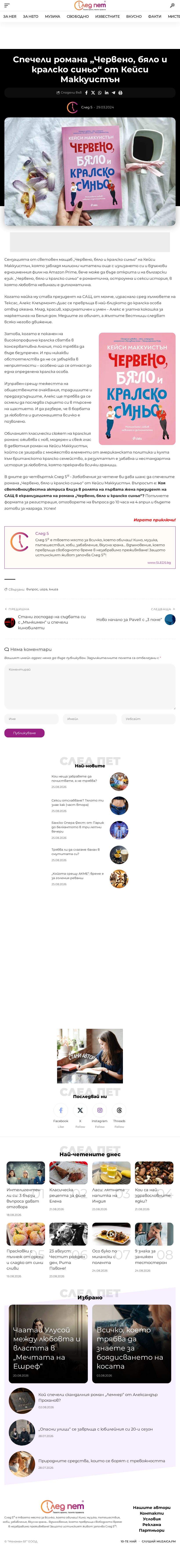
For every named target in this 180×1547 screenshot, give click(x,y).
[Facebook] (61, 1116)
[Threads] (119, 1116)
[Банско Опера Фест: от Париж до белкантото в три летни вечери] (119, 830)
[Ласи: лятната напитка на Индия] (111, 1172)
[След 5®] (90, 5)
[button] (8, 5)
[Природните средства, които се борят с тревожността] (22, 1464)
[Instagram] (100, 1116)
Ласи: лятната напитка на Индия (108, 1195)
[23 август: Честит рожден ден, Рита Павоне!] (68, 1234)
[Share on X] (93, 92)
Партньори (151, 1530)
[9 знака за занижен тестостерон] (154, 1234)
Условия (152, 1519)
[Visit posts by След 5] (72, 107)
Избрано (90, 1297)
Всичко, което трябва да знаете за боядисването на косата (130, 1348)
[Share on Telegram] (113, 92)
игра (43, 589)
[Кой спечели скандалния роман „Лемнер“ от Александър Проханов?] (22, 1401)
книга (53, 589)
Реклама (151, 1524)
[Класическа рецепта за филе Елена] (68, 1172)
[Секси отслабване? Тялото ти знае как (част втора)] (119, 805)
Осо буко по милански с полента (104, 1257)
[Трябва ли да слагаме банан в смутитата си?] (119, 855)
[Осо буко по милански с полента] (111, 1234)
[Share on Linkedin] (107, 92)
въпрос (32, 589)
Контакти (152, 1513)
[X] (80, 1116)
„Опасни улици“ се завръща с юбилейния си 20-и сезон (95, 1429)
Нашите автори (152, 1507)
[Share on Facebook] (86, 92)
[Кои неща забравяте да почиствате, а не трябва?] (119, 781)
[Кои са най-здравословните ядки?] (154, 1172)
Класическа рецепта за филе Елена (67, 1195)
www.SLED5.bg (159, 563)
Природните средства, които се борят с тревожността (101, 1460)
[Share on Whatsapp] (100, 92)
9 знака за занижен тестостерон (151, 1257)
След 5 (86, 107)
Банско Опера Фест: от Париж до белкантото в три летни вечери (78, 827)
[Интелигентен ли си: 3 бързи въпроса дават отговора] (26, 1172)
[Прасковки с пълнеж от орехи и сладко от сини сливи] (26, 1234)
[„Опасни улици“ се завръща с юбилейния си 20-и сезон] (22, 1432)
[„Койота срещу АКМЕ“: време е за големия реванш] (119, 879)
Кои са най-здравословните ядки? (153, 1195)
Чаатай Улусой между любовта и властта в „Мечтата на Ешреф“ (46, 1348)
